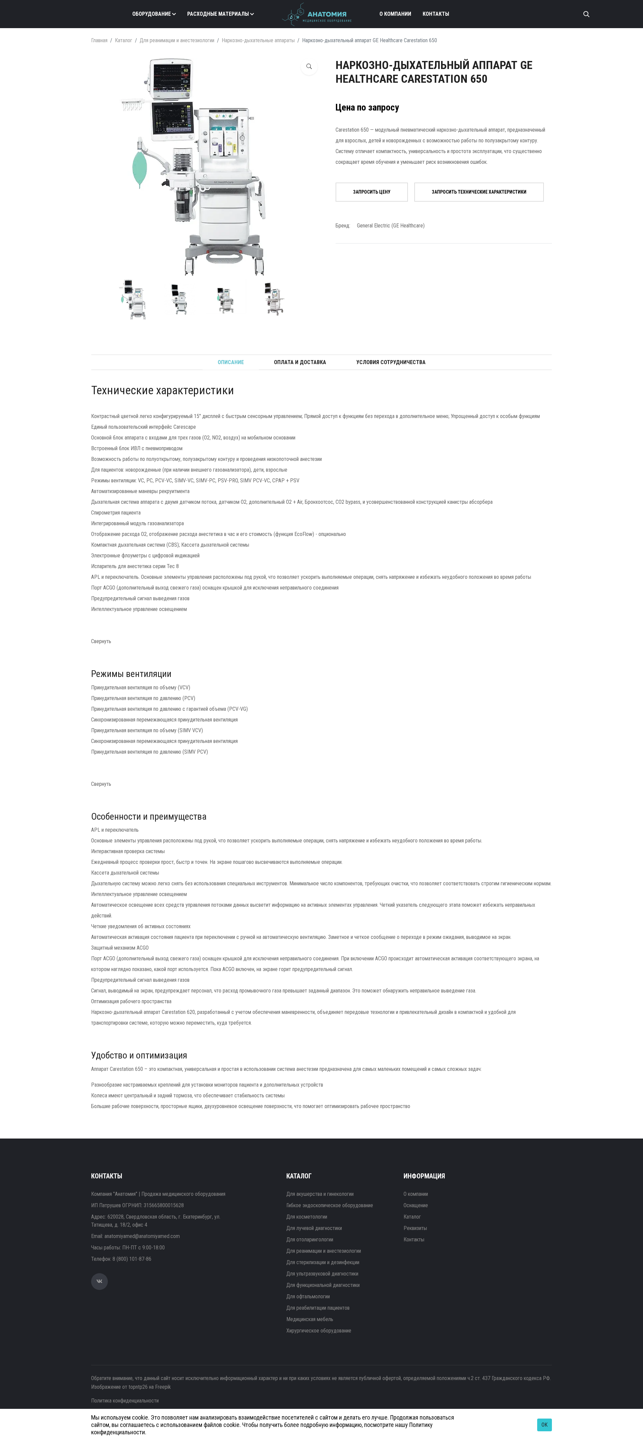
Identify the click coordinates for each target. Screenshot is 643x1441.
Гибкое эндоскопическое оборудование (329, 1205)
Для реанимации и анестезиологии (177, 40)
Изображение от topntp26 (119, 1387)
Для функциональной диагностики (323, 1285)
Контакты (436, 14)
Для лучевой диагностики (314, 1228)
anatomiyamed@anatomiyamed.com (142, 1236)
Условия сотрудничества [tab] (391, 362)
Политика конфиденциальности (125, 1400)
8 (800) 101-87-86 (132, 1259)
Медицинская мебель (309, 1319)
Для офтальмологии (308, 1296)
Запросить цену (371, 192)
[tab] (134, 299)
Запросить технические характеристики (479, 192)
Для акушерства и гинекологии (320, 1194)
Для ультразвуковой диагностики (322, 1274)
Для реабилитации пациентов (318, 1308)
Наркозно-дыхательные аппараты (258, 40)
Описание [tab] (231, 362)
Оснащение (416, 1205)
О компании (395, 14)
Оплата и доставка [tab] (300, 362)
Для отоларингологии (309, 1239)
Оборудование (151, 14)
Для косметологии (306, 1217)
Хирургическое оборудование (318, 1330)
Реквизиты (415, 1228)
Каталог (123, 40)
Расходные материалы (218, 14)
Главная (99, 40)
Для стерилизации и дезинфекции (322, 1262)
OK (545, 1425)
